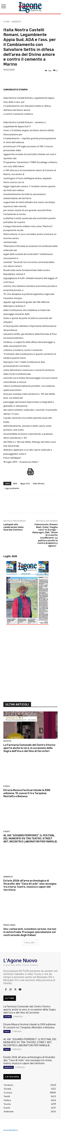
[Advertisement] (30, 664)
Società (7, 741)
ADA (15, 483)
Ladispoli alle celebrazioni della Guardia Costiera (13, 527)
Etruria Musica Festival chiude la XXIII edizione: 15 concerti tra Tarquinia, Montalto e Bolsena (26, 793)
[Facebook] (5, 989)
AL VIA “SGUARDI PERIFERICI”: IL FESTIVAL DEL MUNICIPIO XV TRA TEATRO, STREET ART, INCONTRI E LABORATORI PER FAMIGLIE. (30, 838)
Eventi (6, 786)
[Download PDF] (30, 473)
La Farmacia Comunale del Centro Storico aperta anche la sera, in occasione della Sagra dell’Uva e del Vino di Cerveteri (29, 748)
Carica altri (29, 942)
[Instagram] (10, 989)
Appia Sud (25, 483)
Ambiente (16, 21)
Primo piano (9, 925)
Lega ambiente (12, 488)
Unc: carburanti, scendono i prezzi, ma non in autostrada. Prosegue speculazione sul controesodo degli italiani (29, 932)
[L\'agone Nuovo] (30, 7)
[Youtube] (20, 989)
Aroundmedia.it (10, 1130)
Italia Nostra (38, 483)
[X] (15, 989)
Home (6, 21)
